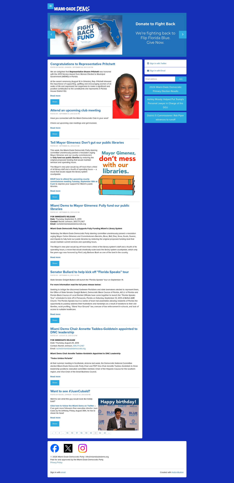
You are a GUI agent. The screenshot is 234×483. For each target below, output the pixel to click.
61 (95, 433)
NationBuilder (178, 472)
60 (91, 433)
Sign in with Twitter (158, 63)
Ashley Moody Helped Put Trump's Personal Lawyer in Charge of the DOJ (165, 103)
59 (86, 433)
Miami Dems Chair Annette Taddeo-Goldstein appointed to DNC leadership (93, 330)
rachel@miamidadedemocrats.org (71, 348)
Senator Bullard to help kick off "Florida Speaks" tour (89, 272)
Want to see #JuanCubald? (70, 391)
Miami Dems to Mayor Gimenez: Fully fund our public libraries (89, 207)
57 (77, 433)
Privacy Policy (56, 462)
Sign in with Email (157, 71)
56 (72, 433)
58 (81, 433)
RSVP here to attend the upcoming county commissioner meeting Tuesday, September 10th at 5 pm (73, 181)
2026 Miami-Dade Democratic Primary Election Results (165, 89)
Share (54, 102)
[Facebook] (57, 448)
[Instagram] (85, 448)
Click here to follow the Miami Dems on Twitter (72, 406)
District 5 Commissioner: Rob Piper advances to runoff (165, 117)
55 (67, 433)
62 (100, 433)
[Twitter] (70, 448)
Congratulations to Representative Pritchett (82, 64)
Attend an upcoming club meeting (75, 110)
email (63, 472)
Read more (55, 96)
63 (105, 433)
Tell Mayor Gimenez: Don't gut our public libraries (87, 143)
